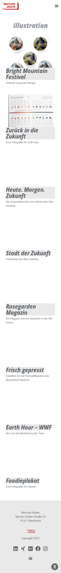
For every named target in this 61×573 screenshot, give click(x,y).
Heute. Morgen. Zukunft (25, 192)
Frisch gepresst (25, 370)
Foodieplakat (22, 480)
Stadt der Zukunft (28, 253)
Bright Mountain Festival (26, 74)
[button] (56, 6)
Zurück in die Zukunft (22, 133)
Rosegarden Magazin (21, 309)
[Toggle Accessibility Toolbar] (54, 566)
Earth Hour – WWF (29, 427)
